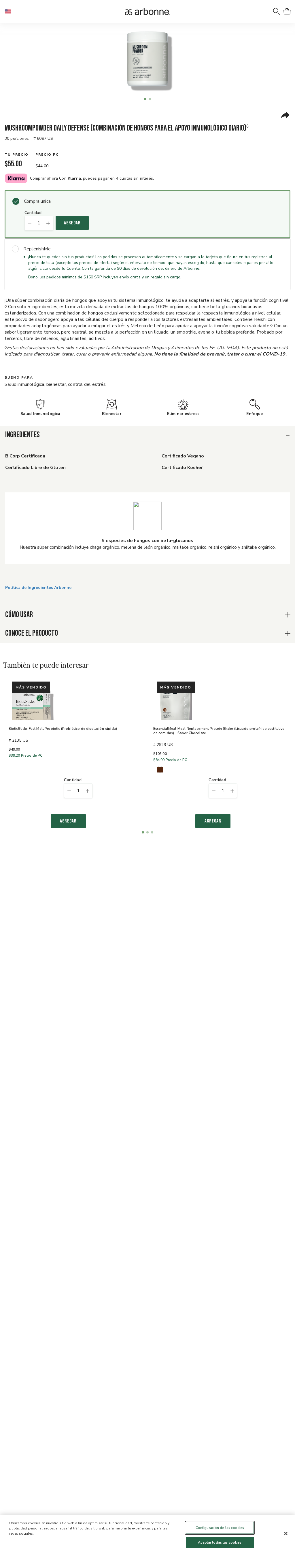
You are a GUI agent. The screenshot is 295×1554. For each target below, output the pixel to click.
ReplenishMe (37, 249)
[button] (10, 11)
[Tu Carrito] (286, 11)
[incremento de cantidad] (48, 223)
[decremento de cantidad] (29, 223)
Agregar (72, 223)
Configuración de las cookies (220, 1527)
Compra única (37, 201)
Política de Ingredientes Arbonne (38, 587)
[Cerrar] (285, 1533)
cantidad (32, 213)
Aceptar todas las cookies (219, 1542)
